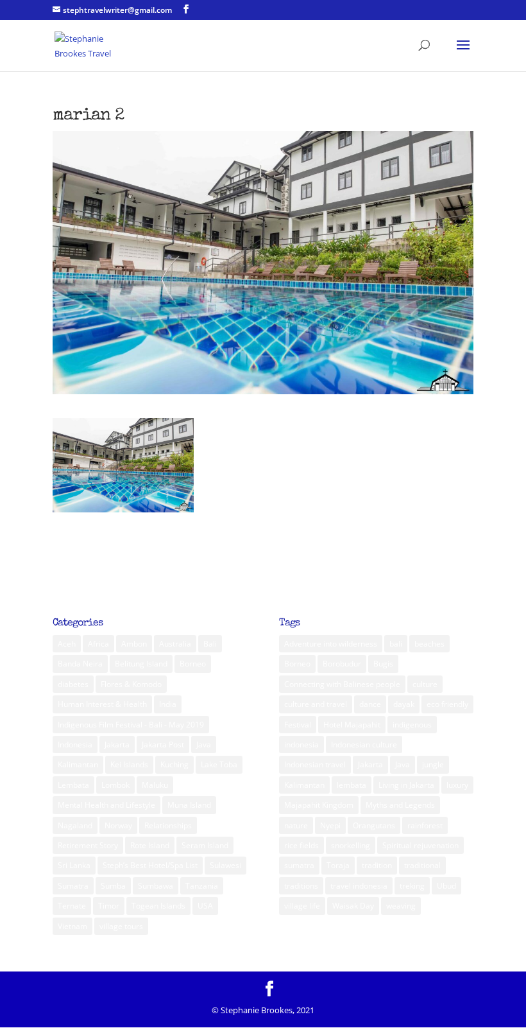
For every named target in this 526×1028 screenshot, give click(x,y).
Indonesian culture (364, 744)
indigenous (412, 724)
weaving (401, 905)
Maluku (155, 785)
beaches (429, 643)
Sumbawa (155, 885)
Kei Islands (129, 764)
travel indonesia (358, 885)
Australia (175, 643)
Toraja (338, 865)
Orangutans (374, 825)
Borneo (193, 663)
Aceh (67, 643)
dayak (403, 704)
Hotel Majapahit (351, 724)
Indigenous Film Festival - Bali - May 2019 (131, 724)
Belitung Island (141, 663)
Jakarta (117, 744)
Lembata (73, 785)
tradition (377, 865)
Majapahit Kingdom (318, 804)
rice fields (301, 845)
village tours (121, 926)
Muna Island (189, 804)
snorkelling (350, 845)
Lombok (115, 785)
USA (205, 905)
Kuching (174, 764)
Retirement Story (88, 845)
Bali (210, 643)
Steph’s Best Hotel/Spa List (150, 865)
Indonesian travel (315, 764)
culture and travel (315, 704)
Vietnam (72, 926)
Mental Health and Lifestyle (106, 804)
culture (424, 684)
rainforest (425, 825)
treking (412, 885)
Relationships (168, 825)
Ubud (446, 885)
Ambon (134, 643)
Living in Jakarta (406, 785)
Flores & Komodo (131, 684)
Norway (118, 825)
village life (302, 905)
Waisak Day (353, 905)
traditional (422, 865)
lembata (351, 785)
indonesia (301, 744)
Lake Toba (219, 764)
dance (370, 704)
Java (203, 744)
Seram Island (205, 845)
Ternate (72, 905)
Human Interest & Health (102, 704)
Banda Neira (80, 663)
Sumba (113, 885)
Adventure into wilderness (330, 643)
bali (395, 643)
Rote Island (149, 845)
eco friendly (447, 704)
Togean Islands (158, 905)
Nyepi (330, 825)
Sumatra (73, 885)
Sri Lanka (74, 865)
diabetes (73, 684)
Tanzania (201, 885)
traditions (301, 885)
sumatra (299, 865)
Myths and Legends (400, 804)
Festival (297, 724)
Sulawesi (225, 865)
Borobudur (342, 663)
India (167, 704)
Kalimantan (78, 764)
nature (296, 825)
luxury (457, 785)
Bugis (383, 663)
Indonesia (75, 744)
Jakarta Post (163, 744)
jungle (433, 764)
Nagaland (75, 825)
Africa (98, 643)
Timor (108, 905)
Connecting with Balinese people (342, 684)
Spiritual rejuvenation (420, 845)
